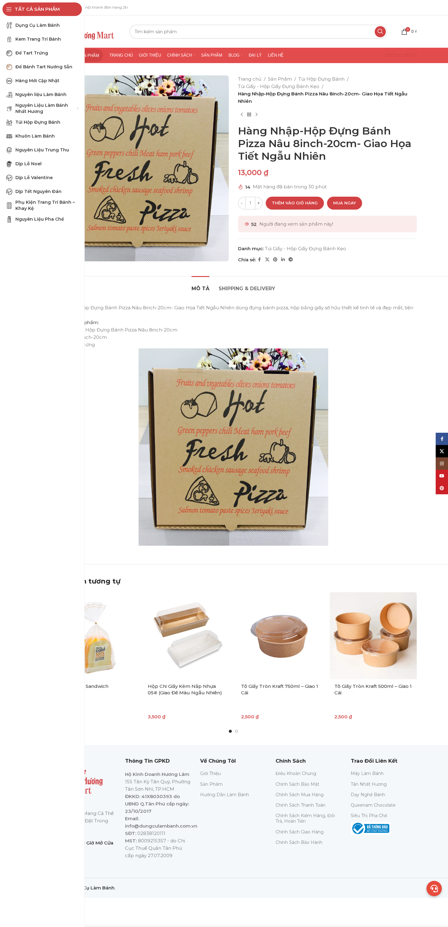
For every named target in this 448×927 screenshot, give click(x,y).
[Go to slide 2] (236, 731)
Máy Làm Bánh (367, 773)
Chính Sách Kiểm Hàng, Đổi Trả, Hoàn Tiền (305, 818)
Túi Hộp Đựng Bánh (321, 79)
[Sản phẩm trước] (241, 114)
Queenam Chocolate (373, 805)
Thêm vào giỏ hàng (295, 202)
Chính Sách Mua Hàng (300, 794)
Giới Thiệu (210, 773)
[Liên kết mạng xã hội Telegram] (291, 259)
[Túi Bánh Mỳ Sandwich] (93, 635)
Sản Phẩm (280, 79)
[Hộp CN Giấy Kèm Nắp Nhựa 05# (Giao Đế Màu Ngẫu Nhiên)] (186, 635)
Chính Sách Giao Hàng (300, 832)
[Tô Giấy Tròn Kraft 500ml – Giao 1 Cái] (373, 635)
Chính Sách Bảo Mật (297, 784)
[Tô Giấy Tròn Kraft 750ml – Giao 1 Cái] (280, 635)
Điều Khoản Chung (296, 773)
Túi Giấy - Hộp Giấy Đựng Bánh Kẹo (278, 86)
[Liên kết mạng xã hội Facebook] (259, 259)
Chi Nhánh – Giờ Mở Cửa (85, 843)
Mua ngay (344, 202)
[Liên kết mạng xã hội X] (267, 259)
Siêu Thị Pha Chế (369, 815)
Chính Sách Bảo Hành (299, 842)
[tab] (200, 285)
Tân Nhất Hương (369, 784)
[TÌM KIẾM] (380, 31)
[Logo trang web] (85, 31)
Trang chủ (249, 79)
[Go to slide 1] (230, 731)
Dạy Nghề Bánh (368, 794)
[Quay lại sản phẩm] (249, 114)
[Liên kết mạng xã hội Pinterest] (275, 259)
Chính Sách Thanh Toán (300, 805)
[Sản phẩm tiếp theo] (256, 114)
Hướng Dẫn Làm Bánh (224, 794)
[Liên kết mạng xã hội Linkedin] (283, 259)
